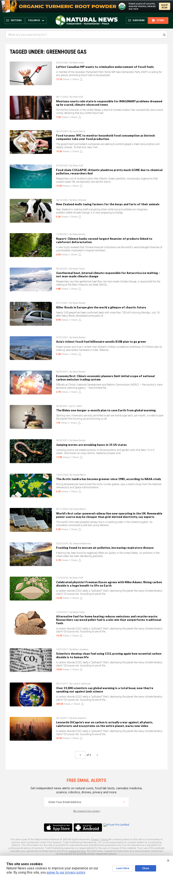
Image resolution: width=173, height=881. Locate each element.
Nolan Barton (79, 234)
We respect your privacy (86, 811)
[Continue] (124, 802)
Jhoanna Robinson (82, 543)
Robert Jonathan (80, 649)
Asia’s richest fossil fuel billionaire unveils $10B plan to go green (101, 341)
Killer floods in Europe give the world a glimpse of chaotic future (101, 307)
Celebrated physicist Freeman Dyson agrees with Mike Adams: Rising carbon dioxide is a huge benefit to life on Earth (109, 583)
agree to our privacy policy (66, 872)
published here (77, 851)
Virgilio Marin (79, 475)
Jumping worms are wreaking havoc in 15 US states (91, 444)
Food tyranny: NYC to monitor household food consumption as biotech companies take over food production (105, 137)
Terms (104, 839)
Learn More (122, 868)
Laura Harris (79, 131)
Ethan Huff (78, 97)
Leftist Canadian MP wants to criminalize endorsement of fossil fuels (105, 66)
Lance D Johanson (82, 684)
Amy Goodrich (79, 718)
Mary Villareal (79, 200)
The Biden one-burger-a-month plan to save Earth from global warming (106, 410)
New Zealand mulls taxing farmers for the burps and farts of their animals (107, 204)
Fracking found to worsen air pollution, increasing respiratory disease (105, 547)
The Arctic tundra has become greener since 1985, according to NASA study (108, 479)
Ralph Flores (79, 269)
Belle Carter (78, 63)
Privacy (95, 839)
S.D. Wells (77, 406)
